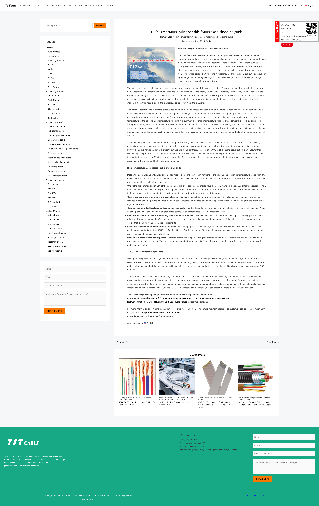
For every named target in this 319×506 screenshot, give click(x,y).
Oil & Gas (169, 302)
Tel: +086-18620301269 (291, 40)
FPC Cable (222, 405)
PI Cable (73, 5)
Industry (24, 5)
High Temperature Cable (141, 402)
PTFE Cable (129, 405)
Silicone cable (164, 405)
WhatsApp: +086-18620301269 (288, 27)
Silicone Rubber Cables (217, 298)
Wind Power (181, 302)
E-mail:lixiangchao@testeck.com (293, 34)
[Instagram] (259, 495)
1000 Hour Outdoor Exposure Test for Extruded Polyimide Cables (254, 398)
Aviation (141, 302)
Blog (279, 5)
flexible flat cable (226, 402)
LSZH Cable (48, 5)
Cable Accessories (105, 5)
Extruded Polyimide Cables (260, 402)
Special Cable (85, 5)
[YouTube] (251, 495)
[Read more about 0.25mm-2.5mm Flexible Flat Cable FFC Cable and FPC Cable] (216, 376)
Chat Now (287, 45)
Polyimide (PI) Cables (158, 298)
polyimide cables (265, 405)
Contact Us (299, 5)
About (287, 5)
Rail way (131, 302)
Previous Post (122, 342)
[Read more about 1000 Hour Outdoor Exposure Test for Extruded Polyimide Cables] (256, 376)
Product (270, 5)
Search (100, 25)
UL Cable (36, 5)
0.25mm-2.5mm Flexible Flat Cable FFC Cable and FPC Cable (215, 398)
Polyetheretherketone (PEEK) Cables (187, 298)
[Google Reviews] (263, 495)
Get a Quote (54, 311)
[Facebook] (248, 495)
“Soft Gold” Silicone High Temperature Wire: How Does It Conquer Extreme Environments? (176, 398)
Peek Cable (61, 5)
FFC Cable (213, 402)
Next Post (273, 342)
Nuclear (159, 302)
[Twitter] (255, 495)
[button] (29, 5)
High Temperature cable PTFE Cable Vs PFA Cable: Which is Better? (135, 398)
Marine (150, 302)
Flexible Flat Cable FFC (207, 405)
